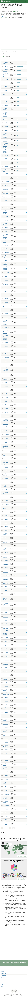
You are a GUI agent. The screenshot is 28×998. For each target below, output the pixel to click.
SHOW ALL (4, 16)
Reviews (2, 977)
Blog (2, 986)
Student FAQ (3, 982)
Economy (15, 9)
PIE (13, 17)
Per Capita (7, 56)
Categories (3, 971)
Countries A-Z (4, 973)
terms (24, 995)
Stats (11, 9)
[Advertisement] (14, 34)
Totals (2, 56)
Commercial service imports (7, 11)
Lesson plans (3, 975)
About (2, 979)
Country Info (6, 9)
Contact (2, 984)
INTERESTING (19, 17)
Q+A (8, 19)
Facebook (12, 991)
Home (2, 9)
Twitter (15, 991)
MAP (9, 17)
